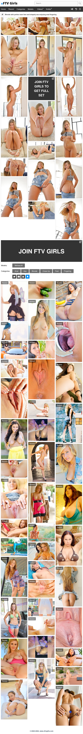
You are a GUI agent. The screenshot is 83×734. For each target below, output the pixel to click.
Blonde (34, 271)
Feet (57, 271)
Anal (16, 271)
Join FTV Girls (41, 251)
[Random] (72, 9)
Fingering (67, 271)
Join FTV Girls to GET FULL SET (41, 88)
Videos (40, 9)
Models (30, 9)
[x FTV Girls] (9, 3)
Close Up (46, 271)
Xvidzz (48, 9)
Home (3, 9)
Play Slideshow (2, 14)
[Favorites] (80, 9)
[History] (76, 9)
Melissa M (18, 265)
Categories (21, 9)
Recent (11, 9)
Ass (25, 271)
